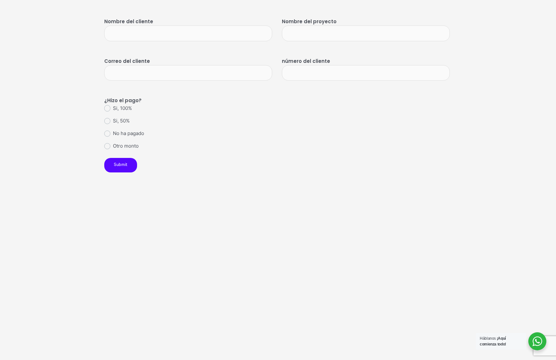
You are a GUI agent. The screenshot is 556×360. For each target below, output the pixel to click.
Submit (120, 165)
